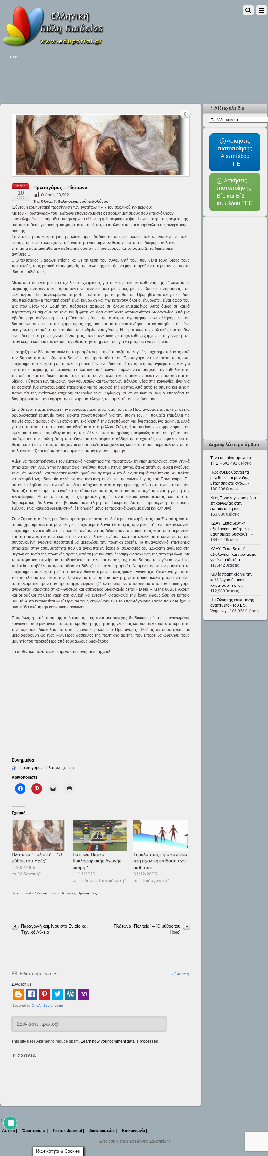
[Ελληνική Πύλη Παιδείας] (52, 45)
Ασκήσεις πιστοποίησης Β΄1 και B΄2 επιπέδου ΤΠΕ (234, 191)
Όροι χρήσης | (35, 1130)
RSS (13, 57)
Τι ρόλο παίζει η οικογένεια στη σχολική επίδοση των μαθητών (160, 861)
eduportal (24, 893)
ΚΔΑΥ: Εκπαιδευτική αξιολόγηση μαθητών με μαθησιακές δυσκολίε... (231, 529)
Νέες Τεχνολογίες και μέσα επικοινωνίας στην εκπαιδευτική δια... (233, 503)
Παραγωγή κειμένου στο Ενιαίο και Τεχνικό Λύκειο (54, 929)
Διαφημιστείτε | (103, 1130)
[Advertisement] (119, 82)
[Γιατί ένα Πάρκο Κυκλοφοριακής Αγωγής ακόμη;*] (100, 835)
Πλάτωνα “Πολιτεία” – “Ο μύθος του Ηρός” (147, 929)
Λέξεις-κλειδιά (229, 108)
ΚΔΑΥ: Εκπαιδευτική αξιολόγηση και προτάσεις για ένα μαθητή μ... (233, 554)
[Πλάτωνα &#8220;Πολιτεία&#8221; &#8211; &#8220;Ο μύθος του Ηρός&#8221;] (39, 835)
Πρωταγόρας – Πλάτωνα (60, 187)
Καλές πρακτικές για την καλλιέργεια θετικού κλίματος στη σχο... (231, 580)
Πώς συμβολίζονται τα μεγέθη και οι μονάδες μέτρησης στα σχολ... (229, 478)
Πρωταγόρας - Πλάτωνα (41, 767)
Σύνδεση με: (21, 984)
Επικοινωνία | (134, 1130)
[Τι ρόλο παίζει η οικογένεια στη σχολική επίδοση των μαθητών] (160, 835)
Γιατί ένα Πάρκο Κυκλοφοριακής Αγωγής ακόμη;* (97, 861)
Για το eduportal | (68, 1130)
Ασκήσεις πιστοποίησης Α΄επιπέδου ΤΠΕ (235, 152)
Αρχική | (9, 1130)
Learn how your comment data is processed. (120, 1041)
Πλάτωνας (68, 893)
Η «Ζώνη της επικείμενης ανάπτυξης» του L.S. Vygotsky (232, 605)
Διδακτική (41, 893)
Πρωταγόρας (87, 893)
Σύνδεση (179, 973)
